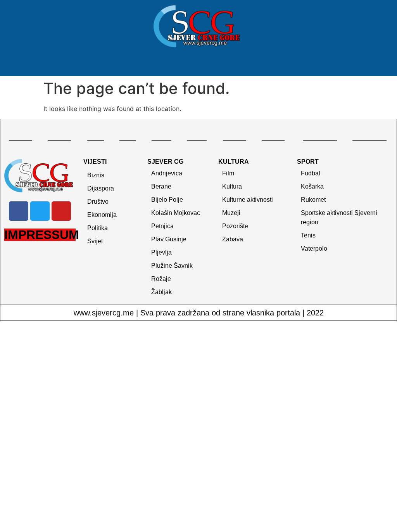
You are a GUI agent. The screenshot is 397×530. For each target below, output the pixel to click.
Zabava (232, 239)
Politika (97, 228)
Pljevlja (161, 252)
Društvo (98, 201)
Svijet (95, 241)
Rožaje (161, 278)
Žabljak (161, 292)
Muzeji (231, 213)
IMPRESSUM (41, 235)
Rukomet (313, 199)
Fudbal (310, 173)
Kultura (232, 186)
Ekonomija (102, 214)
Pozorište (235, 226)
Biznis (95, 175)
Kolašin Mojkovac (175, 213)
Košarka (312, 186)
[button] (198, 64)
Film (228, 173)
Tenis (308, 235)
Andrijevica (166, 173)
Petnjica (162, 226)
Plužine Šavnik (172, 265)
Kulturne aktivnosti (247, 199)
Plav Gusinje (168, 239)
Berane (161, 186)
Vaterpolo (314, 248)
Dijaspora (100, 188)
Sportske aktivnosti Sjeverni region (339, 217)
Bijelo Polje (167, 199)
